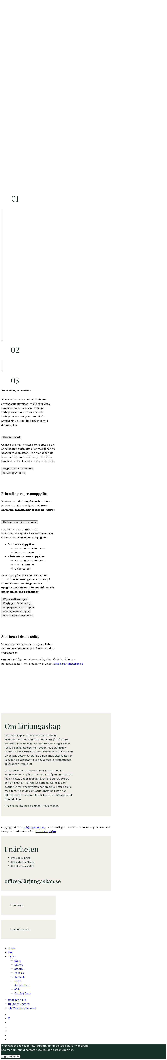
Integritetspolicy (21, 929)
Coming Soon (22, 993)
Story (17, 960)
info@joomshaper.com (22, 1008)
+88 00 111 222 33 (19, 1004)
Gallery (18, 964)
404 (16, 989)
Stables (19, 968)
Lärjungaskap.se (34, 827)
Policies (19, 972)
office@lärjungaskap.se (68, 663)
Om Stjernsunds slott (22, 866)
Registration (21, 985)
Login (17, 981)
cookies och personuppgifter (55, 1049)
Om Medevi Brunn (20, 858)
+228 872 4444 (17, 999)
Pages (11, 956)
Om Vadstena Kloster (23, 862)
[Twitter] (9, 1018)
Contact (19, 976)
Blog (10, 952)
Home (11, 948)
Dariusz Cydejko (46, 831)
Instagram (18, 905)
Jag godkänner (10, 1056)
